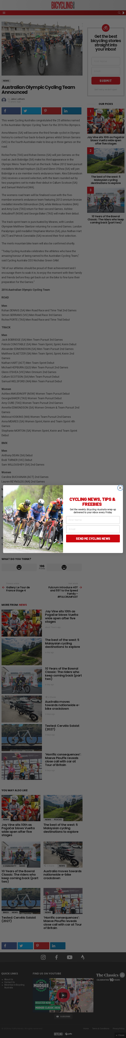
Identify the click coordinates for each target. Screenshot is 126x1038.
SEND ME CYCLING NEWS (93, 538)
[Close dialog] (120, 488)
